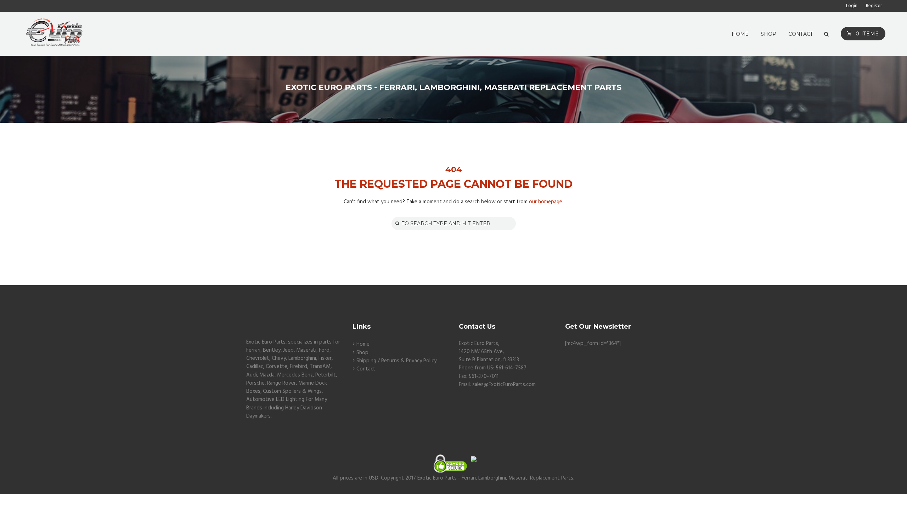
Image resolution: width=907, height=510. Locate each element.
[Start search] (396, 223)
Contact (366, 369)
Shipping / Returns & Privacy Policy (396, 361)
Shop (362, 352)
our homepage (545, 202)
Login (851, 6)
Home (363, 344)
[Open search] (826, 34)
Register (874, 6)
